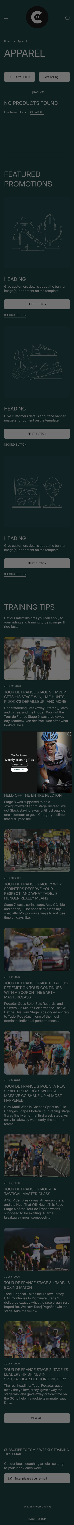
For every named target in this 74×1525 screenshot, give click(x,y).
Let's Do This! (19, 770)
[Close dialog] (69, 734)
